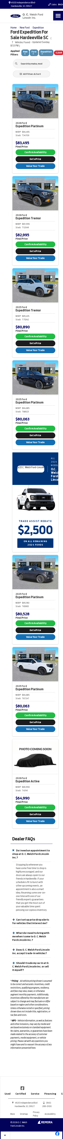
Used (7, 1093)
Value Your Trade (35, 166)
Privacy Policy (36, 1114)
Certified (20, 1093)
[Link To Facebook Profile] (22, 1088)
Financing (50, 1093)
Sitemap (24, 1114)
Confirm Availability (35, 152)
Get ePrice (35, 159)
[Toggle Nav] (58, 15)
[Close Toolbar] (5, 1135)
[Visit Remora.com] (45, 1123)
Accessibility (50, 1114)
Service (35, 1093)
